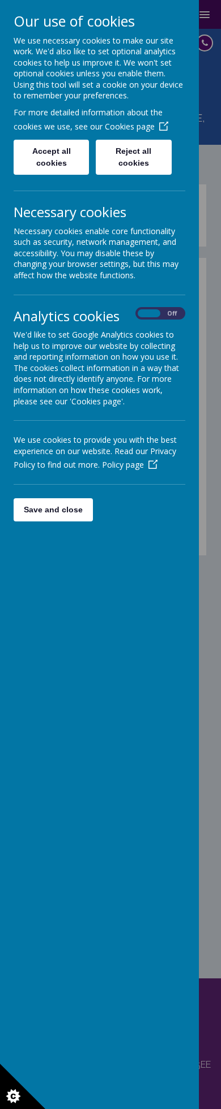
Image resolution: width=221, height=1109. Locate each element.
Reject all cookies (133, 156)
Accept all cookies (51, 156)
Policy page (123, 464)
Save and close (53, 509)
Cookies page (130, 126)
